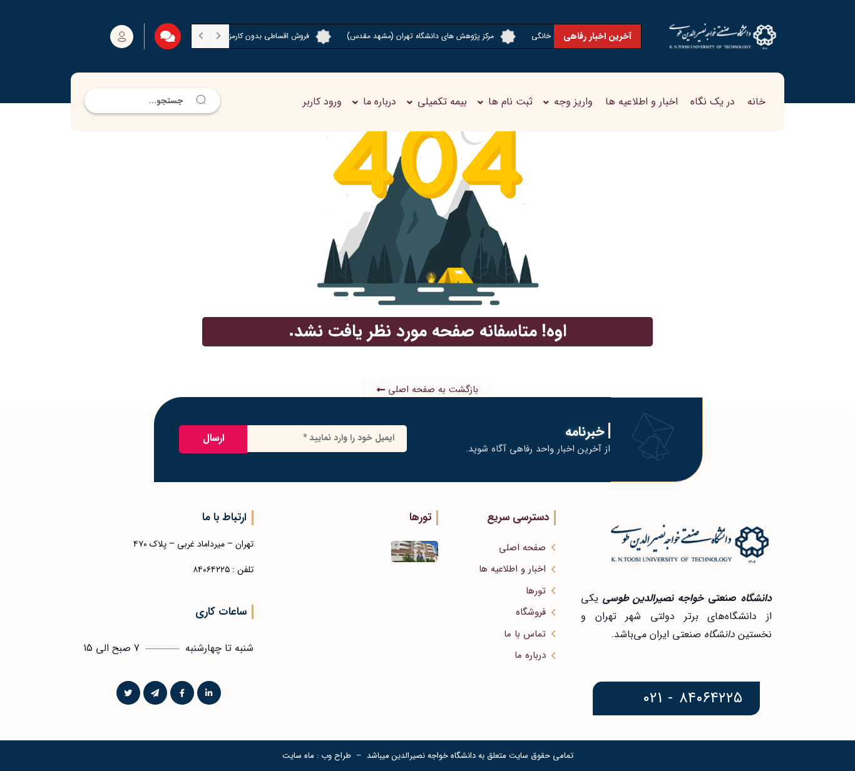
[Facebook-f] (182, 693)
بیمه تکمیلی (442, 101)
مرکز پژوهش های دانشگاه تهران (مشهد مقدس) (432, 36)
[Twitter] (128, 693)
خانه (756, 101)
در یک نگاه (712, 101)
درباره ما (379, 101)
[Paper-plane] (155, 693)
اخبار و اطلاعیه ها (641, 101)
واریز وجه (573, 101)
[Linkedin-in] (209, 693)
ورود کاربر (322, 101)
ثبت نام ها (510, 101)
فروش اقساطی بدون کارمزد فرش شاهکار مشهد (249, 36)
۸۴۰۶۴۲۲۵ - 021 (692, 698)
